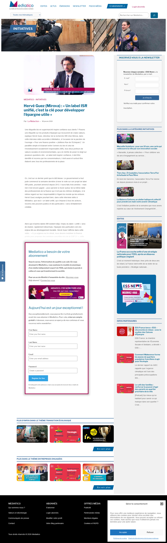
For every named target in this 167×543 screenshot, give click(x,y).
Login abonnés (138, 7)
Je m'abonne (2, 270)
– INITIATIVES (40, 99)
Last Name (33, 342)
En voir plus (104, 449)
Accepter (123, 532)
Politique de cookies (120, 538)
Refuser (150, 532)
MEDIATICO (29, 99)
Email (31, 354)
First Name (33, 330)
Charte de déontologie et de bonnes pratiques (143, 538)
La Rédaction (33, 121)
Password (33, 367)
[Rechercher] (154, 15)
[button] (161, 504)
